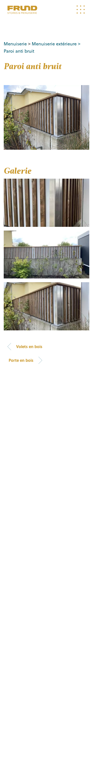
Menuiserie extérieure (54, 43)
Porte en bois (21, 360)
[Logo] (22, 9)
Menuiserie (15, 43)
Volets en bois (29, 346)
